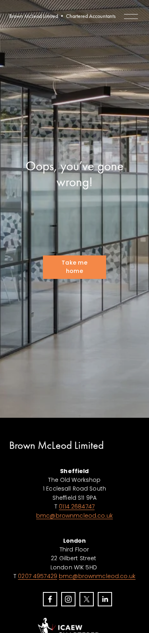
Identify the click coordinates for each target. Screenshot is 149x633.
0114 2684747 (77, 506)
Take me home (74, 267)
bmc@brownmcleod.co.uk (74, 516)
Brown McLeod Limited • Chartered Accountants (62, 16)
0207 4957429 (37, 576)
